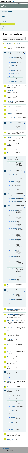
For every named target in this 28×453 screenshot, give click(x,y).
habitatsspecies (13, 275)
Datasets (4, 14)
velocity (12, 426)
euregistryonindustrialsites (11, 144)
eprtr (8, 132)
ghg (8, 193)
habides (9, 205)
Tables (3, 16)
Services (4, 26)
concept (12, 174)
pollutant (13, 303)
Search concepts (18, 43)
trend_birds (13, 76)
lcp (7, 356)
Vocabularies (5, 24)
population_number (13, 67)
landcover (9, 339)
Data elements (5, 19)
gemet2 (9, 170)
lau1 (8, 344)
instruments (13, 279)
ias (7, 284)
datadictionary (11, 117)
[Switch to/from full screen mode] (19, 3)
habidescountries (13, 244)
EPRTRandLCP (11, 137)
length (12, 410)
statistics (13, 417)
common (9, 113)
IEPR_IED (9, 327)
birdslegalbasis (13, 210)
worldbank (10, 439)
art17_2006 (10, 91)
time (12, 422)
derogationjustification (13, 239)
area (12, 398)
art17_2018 (10, 101)
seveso (9, 381)
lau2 (8, 348)
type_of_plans (13, 81)
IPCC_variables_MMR (13, 201)
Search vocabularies (8, 43)
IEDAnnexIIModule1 (11, 309)
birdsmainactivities (13, 216)
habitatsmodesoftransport (13, 268)
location (12, 65)
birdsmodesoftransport (13, 228)
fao (8, 152)
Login (17, 3)
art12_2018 (10, 85)
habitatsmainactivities (13, 256)
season (12, 73)
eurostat (9, 149)
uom (8, 390)
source (12, 181)
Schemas (4, 21)
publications (10, 372)
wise (8, 434)
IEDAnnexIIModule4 (11, 320)
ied (7, 289)
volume (12, 429)
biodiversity (10, 106)
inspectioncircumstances (13, 299)
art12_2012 (10, 52)
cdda (8, 110)
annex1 (12, 294)
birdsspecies (13, 234)
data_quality (13, 62)
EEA (8, 1)
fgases (8, 157)
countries (13, 162)
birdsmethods (13, 221)
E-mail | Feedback (5, 448)
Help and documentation (7, 11)
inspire (9, 334)
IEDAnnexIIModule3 (11, 314)
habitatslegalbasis (13, 250)
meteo (12, 413)
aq (7, 47)
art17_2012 (10, 96)
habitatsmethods (13, 261)
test (8, 386)
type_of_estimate (13, 78)
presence (13, 70)
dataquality (10, 122)
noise (8, 367)
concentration (13, 401)
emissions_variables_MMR (13, 198)
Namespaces (4, 28)
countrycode (13, 57)
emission (13, 406)
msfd (8, 361)
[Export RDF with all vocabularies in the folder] (24, 54)
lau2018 (9, 351)
